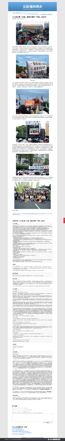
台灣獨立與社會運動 (30, 213)
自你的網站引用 (17, 214)
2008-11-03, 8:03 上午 (16, 345)
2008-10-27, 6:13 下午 (16, 279)
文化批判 (35, 213)
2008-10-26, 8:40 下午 (16, 265)
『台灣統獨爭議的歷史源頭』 (33, 397)
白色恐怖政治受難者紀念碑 (17, 428)
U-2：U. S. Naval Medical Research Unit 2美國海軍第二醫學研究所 (38, 14)
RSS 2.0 (45, 213)
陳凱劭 (33, 437)
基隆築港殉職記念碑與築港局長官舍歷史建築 (20, 431)
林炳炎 (38, 213)
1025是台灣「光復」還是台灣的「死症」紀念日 (29, 17)
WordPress (28, 437)
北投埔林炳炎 (32, 6)
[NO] (63, 439)
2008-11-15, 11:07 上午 (16, 396)
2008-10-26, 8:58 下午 (16, 274)
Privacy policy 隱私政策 (56, 439)
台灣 (26, 213)
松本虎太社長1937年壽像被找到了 (18, 434)
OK (48, 439)
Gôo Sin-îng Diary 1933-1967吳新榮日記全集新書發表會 (22, 432)
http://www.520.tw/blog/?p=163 (17, 347)
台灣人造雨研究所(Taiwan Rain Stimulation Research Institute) (25, 13)
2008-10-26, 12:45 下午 (16, 224)
